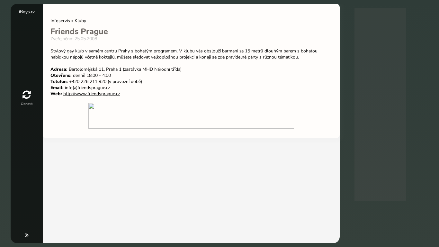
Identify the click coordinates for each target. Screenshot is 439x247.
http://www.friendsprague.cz (91, 94)
